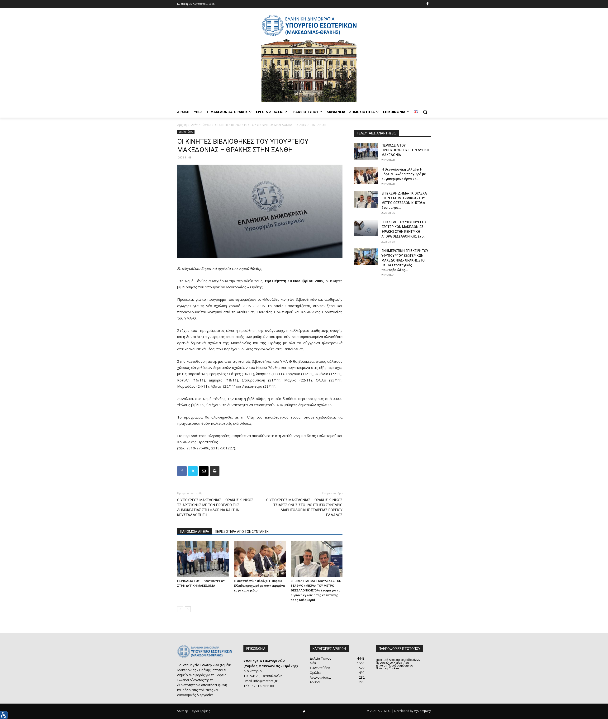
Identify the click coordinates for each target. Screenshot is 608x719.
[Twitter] (193, 471)
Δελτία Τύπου (201, 125)
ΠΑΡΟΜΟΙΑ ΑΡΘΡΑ (194, 531)
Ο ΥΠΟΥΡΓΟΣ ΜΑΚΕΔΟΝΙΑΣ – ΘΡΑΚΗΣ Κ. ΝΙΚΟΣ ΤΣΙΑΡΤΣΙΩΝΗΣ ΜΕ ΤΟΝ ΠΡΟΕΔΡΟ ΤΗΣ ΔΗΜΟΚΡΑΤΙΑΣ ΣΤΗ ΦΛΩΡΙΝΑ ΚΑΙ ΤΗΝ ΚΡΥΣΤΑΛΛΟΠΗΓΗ (215, 507)
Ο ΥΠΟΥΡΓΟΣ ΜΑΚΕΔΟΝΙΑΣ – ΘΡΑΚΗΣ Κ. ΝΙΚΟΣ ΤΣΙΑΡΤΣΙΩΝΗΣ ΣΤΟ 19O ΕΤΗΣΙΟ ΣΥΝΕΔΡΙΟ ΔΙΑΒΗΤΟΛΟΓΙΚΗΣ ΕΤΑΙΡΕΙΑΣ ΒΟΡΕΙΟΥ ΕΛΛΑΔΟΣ (304, 507)
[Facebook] (427, 4)
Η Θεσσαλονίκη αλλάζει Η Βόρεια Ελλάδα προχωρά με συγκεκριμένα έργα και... (403, 174)
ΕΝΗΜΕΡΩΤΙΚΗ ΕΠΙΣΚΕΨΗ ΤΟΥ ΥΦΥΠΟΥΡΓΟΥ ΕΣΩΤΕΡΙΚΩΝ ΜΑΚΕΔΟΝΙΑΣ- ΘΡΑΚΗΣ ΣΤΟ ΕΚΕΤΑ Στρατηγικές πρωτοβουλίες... (404, 260)
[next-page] (188, 609)
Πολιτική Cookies (387, 668)
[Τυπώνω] (214, 471)
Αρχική (182, 125)
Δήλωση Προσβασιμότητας (394, 665)
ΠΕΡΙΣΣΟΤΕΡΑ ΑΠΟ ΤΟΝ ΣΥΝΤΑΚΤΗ (242, 531)
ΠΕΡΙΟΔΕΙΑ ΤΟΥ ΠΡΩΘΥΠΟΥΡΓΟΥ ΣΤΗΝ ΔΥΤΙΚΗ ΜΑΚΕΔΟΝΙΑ (405, 150)
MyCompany (422, 711)
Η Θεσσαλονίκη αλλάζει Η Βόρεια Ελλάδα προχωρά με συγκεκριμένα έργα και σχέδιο (259, 585)
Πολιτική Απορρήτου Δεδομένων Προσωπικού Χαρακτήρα (398, 661)
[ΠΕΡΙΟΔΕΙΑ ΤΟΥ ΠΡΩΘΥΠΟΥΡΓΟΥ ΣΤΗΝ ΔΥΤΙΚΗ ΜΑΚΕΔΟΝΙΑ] (203, 559)
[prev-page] (180, 609)
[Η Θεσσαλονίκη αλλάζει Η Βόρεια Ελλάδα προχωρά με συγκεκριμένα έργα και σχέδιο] (260, 559)
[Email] (204, 471)
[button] (425, 112)
